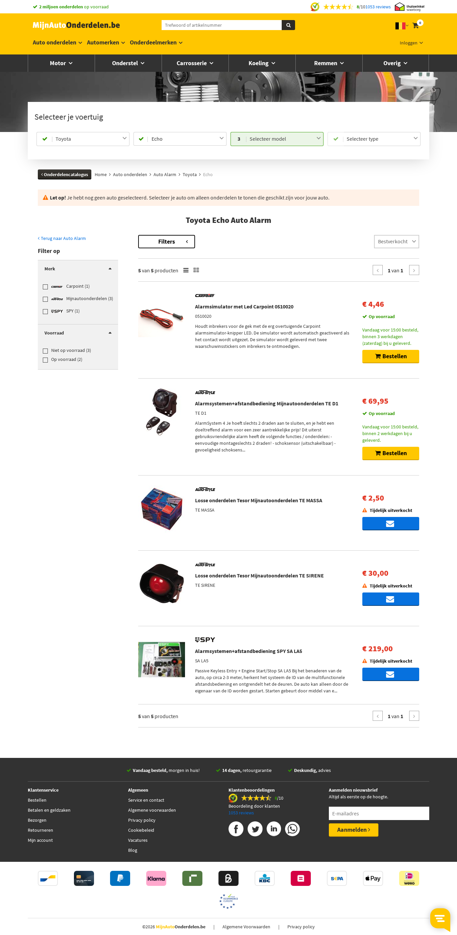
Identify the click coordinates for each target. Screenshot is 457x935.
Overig (392, 63)
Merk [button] (49, 269)
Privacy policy (142, 820)
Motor (58, 63)
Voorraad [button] (54, 333)
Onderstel (125, 63)
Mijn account (40, 840)
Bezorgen (37, 820)
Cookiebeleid (141, 830)
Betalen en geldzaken (49, 810)
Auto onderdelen (54, 42)
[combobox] (91, 139)
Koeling (259, 63)
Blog (132, 850)
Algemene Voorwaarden (246, 927)
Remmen (326, 63)
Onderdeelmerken (153, 42)
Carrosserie (192, 63)
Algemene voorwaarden (152, 810)
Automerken (103, 42)
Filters (166, 241)
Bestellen (37, 800)
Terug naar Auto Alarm (63, 238)
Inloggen (409, 43)
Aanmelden (352, 829)
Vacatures (138, 840)
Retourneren (40, 830)
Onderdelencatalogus (65, 174)
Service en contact (146, 800)
